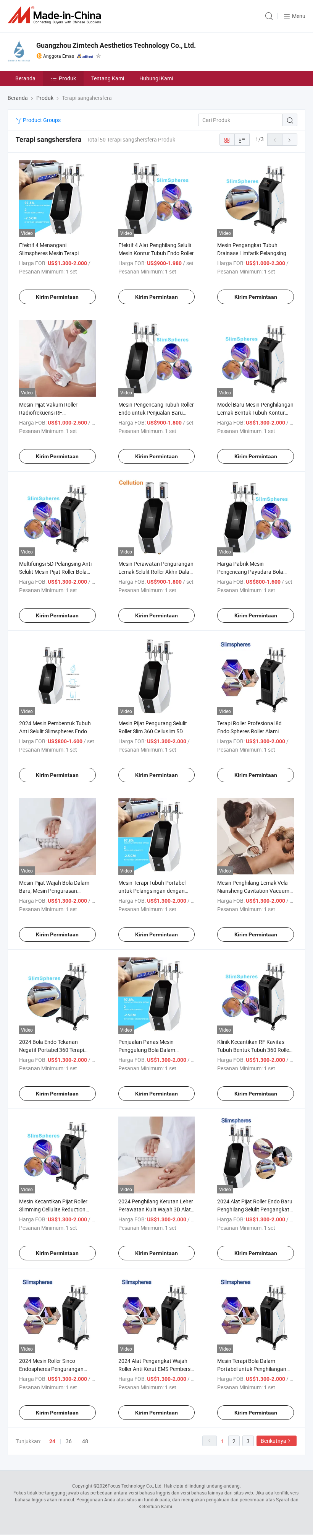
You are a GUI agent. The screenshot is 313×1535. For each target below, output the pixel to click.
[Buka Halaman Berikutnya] (289, 139)
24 (52, 1441)
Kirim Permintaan (57, 297)
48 (85, 1441)
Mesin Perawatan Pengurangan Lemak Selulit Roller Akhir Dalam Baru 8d (156, 571)
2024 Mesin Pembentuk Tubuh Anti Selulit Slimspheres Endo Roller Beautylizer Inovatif (55, 731)
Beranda (25, 78)
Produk (67, 78)
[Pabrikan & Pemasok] (56, 15)
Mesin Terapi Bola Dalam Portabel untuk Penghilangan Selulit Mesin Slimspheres (251, 1368)
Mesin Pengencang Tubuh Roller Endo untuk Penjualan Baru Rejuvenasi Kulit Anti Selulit (156, 412)
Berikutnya (273, 1440)
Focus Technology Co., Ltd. (135, 1486)
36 (69, 1441)
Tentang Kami (107, 78)
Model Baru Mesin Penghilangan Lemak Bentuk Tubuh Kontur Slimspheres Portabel (255, 412)
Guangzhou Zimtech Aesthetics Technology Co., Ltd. (116, 45)
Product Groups (41, 120)
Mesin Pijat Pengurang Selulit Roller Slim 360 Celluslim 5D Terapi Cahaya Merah (152, 731)
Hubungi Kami (156, 78)
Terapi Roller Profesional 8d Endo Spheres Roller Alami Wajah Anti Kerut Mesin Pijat (250, 731)
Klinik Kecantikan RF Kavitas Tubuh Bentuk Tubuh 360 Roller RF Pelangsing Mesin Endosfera (254, 1049)
